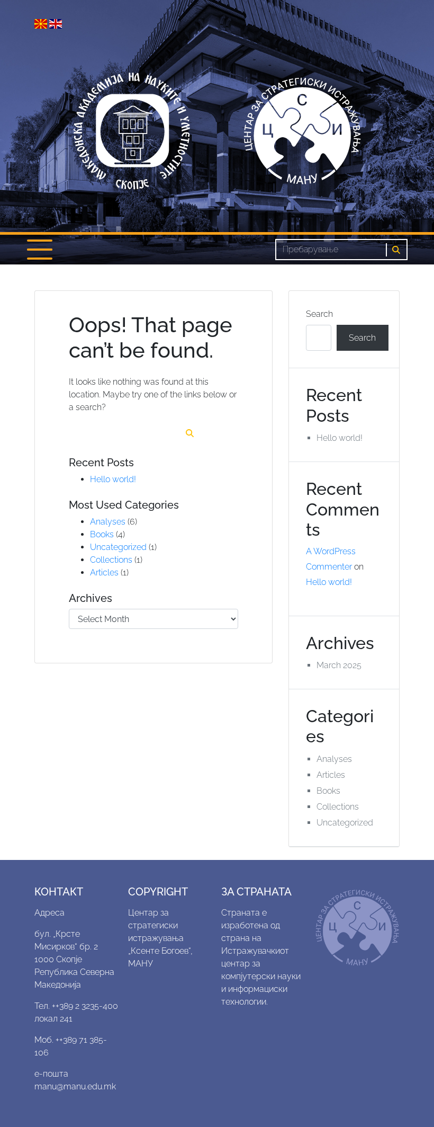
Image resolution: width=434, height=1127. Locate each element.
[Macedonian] (41, 23)
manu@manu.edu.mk (75, 1086)
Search (319, 314)
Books (102, 534)
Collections (111, 560)
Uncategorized (118, 547)
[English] (55, 23)
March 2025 (339, 665)
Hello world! (113, 479)
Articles (104, 572)
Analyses (107, 522)
